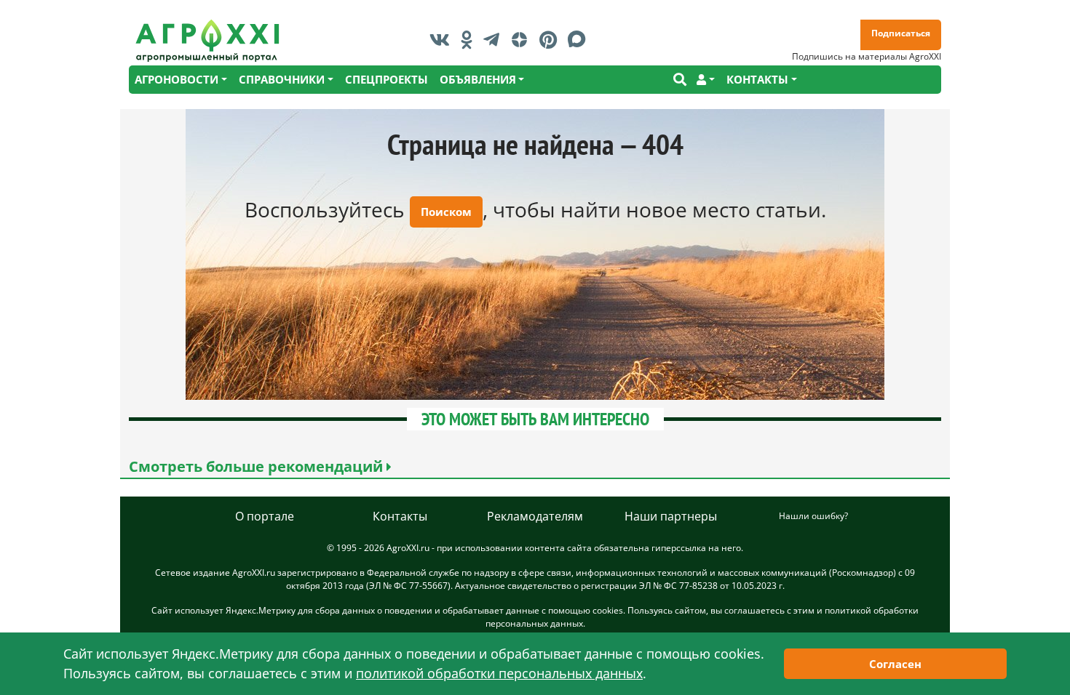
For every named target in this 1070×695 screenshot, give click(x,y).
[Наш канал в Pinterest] (551, 39)
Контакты (400, 516)
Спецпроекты (386, 79)
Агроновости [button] (176, 79)
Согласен (895, 663)
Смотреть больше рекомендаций (258, 466)
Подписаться (900, 33)
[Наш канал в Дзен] (523, 39)
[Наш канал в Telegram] (495, 39)
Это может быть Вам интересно (535, 419)
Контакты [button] (757, 79)
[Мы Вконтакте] (443, 39)
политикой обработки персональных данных (499, 673)
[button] (706, 79)
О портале (264, 516)
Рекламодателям (535, 516)
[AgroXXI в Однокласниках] (470, 39)
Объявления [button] (478, 79)
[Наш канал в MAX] (580, 39)
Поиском (446, 211)
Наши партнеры (671, 516)
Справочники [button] (282, 79)
